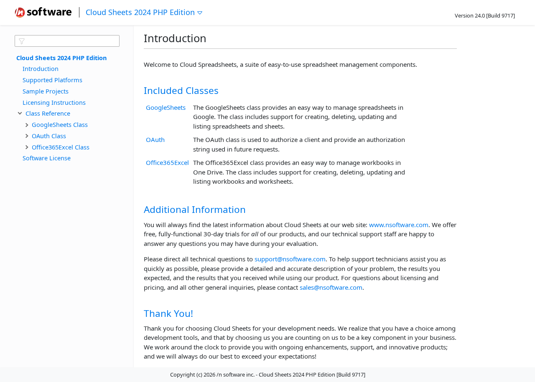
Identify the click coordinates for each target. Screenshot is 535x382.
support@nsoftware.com (290, 259)
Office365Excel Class (60, 146)
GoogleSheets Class (60, 124)
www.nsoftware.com (398, 224)
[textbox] (67, 41)
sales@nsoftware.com (331, 287)
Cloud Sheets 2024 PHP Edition (140, 12)
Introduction (41, 68)
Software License (47, 158)
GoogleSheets (166, 107)
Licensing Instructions (54, 102)
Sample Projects (46, 90)
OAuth (155, 139)
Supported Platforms (52, 80)
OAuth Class (49, 135)
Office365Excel (167, 162)
